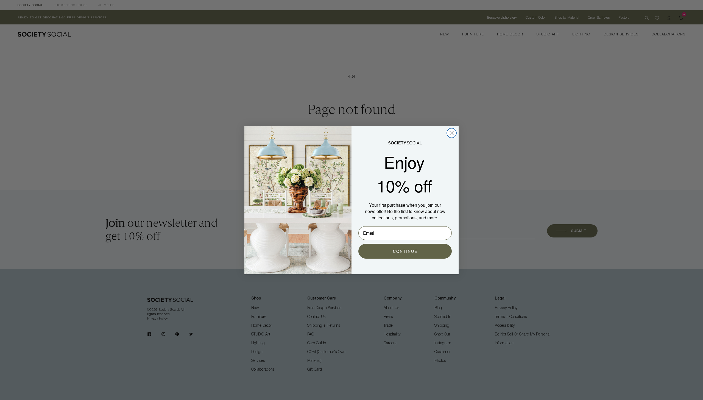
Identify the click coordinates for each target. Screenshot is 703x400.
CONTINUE (405, 251)
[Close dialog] (451, 133)
